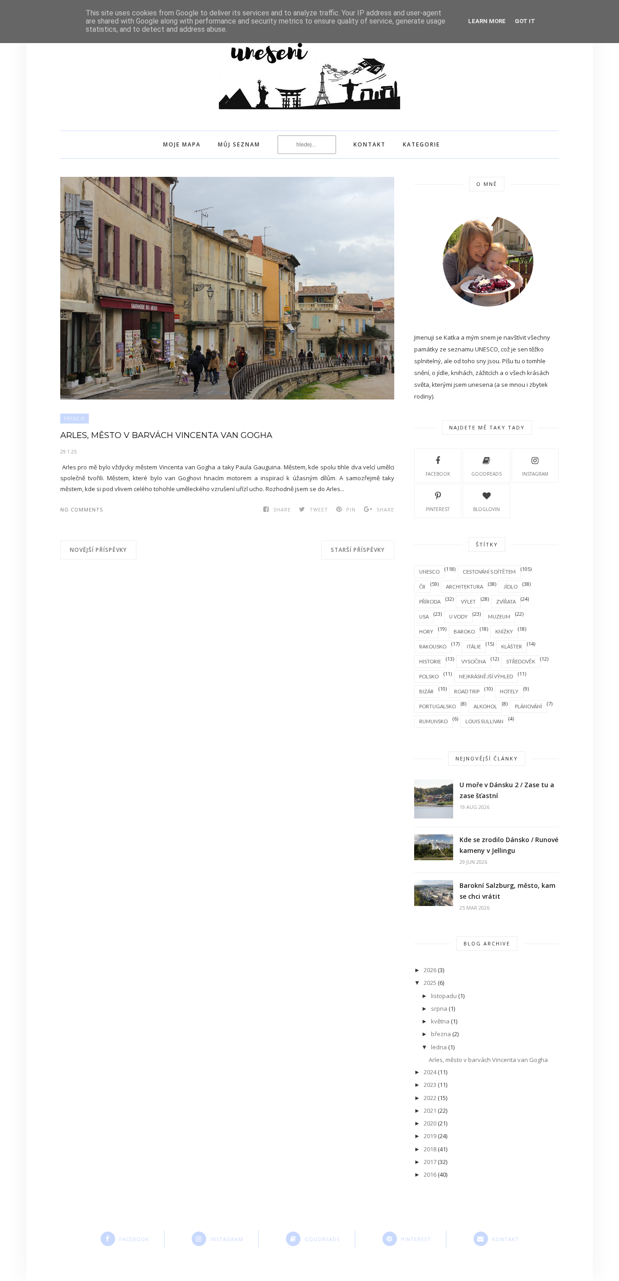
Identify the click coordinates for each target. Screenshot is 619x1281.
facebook (438, 474)
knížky (504, 631)
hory (426, 631)
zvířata (506, 601)
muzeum (499, 616)
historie (430, 661)
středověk (520, 661)
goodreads (486, 474)
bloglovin (486, 509)
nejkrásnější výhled (486, 676)
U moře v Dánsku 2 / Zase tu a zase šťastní (506, 790)
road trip (466, 691)
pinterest (438, 509)
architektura (464, 586)
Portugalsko (437, 706)
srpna (439, 1008)
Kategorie (421, 144)
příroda (429, 601)
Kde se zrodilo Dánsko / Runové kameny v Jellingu (508, 845)
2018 (430, 1149)
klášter (511, 646)
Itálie (474, 646)
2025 (430, 983)
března (441, 1034)
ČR (422, 586)
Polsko (429, 676)
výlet (468, 601)
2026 (430, 970)
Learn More (487, 21)
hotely (509, 691)
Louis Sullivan (484, 721)
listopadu (444, 996)
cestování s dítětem (489, 572)
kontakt (369, 144)
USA (424, 616)
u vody (458, 616)
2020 (430, 1123)
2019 (430, 1136)
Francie (74, 418)
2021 (430, 1110)
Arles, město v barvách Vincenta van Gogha (166, 435)
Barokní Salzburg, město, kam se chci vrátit (507, 891)
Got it (525, 21)
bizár (426, 691)
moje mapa (182, 144)
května (440, 1021)
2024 (430, 1072)
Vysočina (473, 661)
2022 (430, 1098)
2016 (430, 1174)
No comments (81, 509)
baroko (464, 631)
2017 (430, 1162)
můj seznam (239, 144)
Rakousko (432, 646)
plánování (528, 706)
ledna (439, 1047)
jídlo (510, 586)
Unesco (429, 572)
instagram (535, 474)
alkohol (485, 706)
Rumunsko (433, 721)
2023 (430, 1085)
